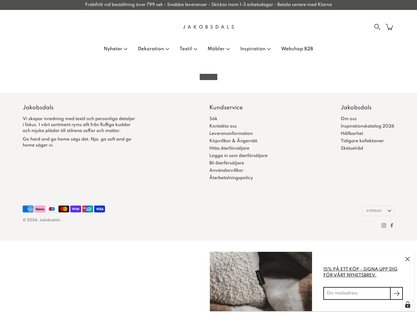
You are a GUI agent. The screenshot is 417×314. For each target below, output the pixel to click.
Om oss (349, 119)
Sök (213, 119)
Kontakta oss (223, 126)
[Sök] (377, 27)
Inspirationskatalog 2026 (367, 126)
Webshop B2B (297, 49)
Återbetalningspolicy (231, 178)
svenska (374, 211)
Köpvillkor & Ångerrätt (233, 141)
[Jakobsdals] (208, 27)
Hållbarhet (352, 133)
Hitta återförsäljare (229, 148)
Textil (186, 49)
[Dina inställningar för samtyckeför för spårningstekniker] (407, 304)
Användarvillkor (226, 170)
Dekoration (151, 49)
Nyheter (113, 49)
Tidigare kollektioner (362, 141)
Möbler (216, 49)
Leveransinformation (231, 133)
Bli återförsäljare (226, 163)
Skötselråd (352, 148)
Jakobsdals (49, 220)
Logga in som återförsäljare (238, 156)
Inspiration (253, 49)
